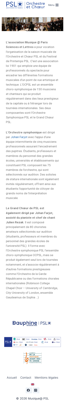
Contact (25, 377)
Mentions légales (46, 377)
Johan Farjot (19, 137)
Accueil (12, 377)
